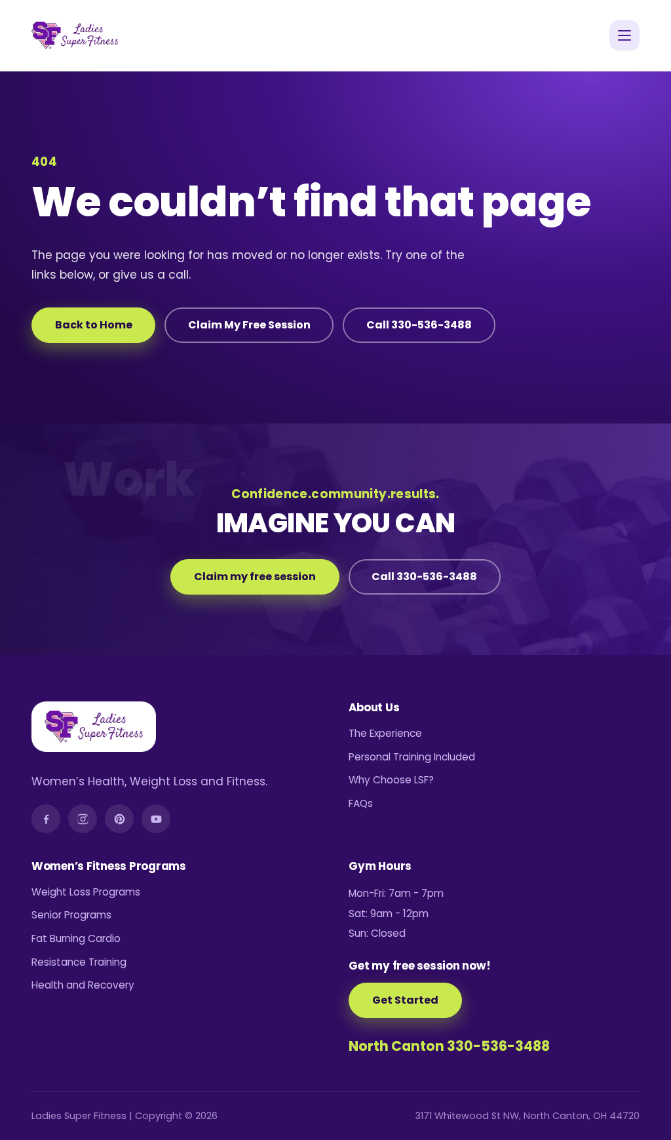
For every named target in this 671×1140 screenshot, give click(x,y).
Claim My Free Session (249, 324)
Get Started (405, 1000)
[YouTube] (156, 818)
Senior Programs (71, 915)
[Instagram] (82, 818)
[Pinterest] (119, 818)
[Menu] (624, 35)
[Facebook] (45, 818)
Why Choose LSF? (391, 780)
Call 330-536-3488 (419, 324)
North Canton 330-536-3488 (449, 1045)
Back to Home (93, 324)
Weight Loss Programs (85, 892)
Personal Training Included (412, 757)
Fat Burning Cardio (76, 938)
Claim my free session (255, 576)
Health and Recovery (82, 985)
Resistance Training (78, 962)
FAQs (361, 803)
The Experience (385, 733)
